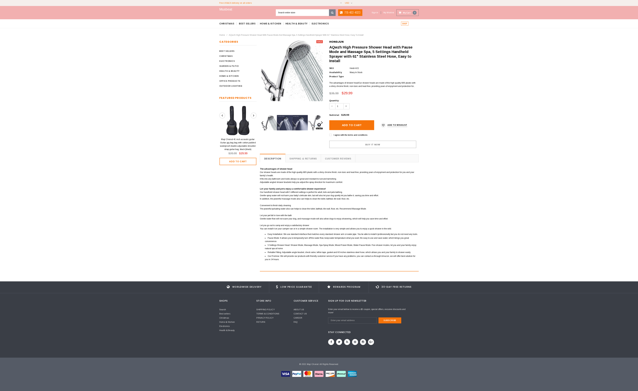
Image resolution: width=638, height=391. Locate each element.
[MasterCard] (308, 374)
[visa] (286, 374)
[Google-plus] (371, 342)
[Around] (341, 374)
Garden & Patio (229, 66)
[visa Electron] (297, 374)
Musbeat (225, 9)
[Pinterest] (355, 342)
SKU (331, 68)
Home (222, 35)
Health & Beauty (229, 71)
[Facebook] (331, 342)
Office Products (229, 81)
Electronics (227, 61)
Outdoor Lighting (230, 86)
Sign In (375, 12)
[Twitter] (339, 342)
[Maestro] (319, 374)
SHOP (404, 23)
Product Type (336, 76)
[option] (292, 70)
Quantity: (334, 100)
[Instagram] (363, 342)
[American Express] (330, 374)
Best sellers (226, 51)
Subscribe (389, 320)
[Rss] (347, 342)
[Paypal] (352, 374)
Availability (335, 72)
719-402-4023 (352, 12)
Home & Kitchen (229, 76)
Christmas (226, 56)
